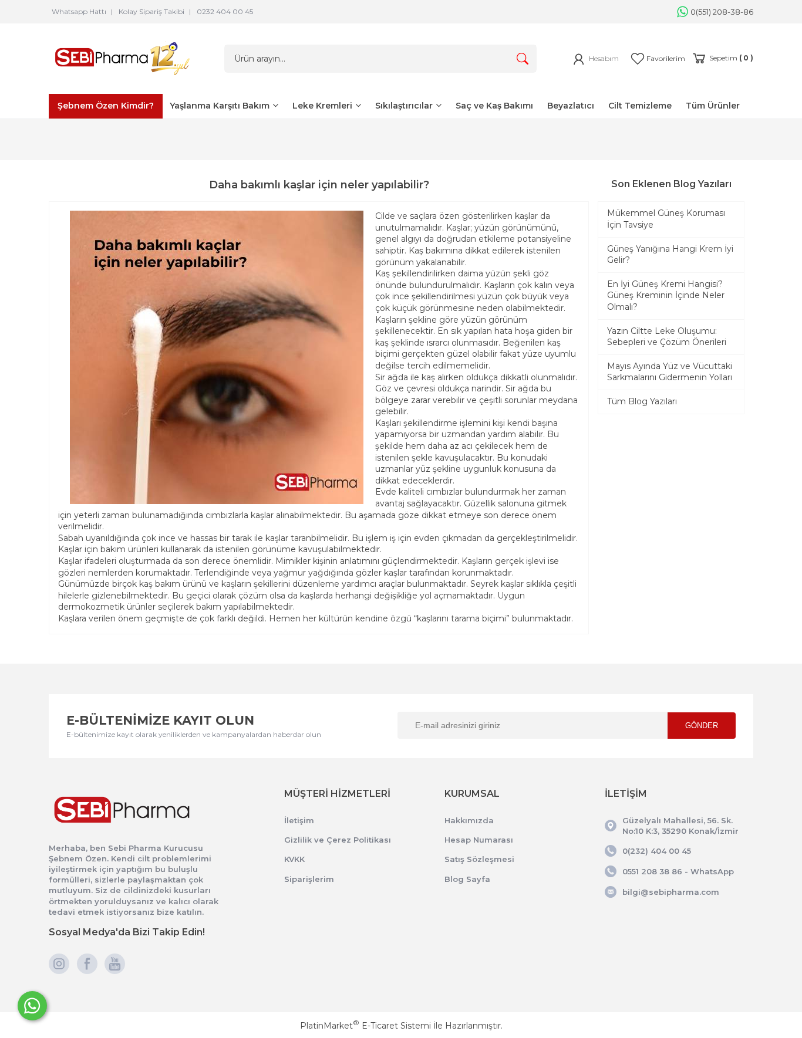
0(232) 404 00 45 (656, 851)
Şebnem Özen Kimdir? (106, 105)
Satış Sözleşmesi (479, 859)
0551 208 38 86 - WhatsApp (678, 871)
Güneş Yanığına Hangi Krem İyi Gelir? (670, 255)
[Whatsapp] (32, 1005)
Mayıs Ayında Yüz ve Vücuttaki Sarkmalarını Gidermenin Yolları (669, 372)
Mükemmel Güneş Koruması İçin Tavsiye (666, 219)
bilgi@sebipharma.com (670, 892)
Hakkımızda (469, 820)
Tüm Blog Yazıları (642, 401)
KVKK (294, 859)
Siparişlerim (309, 879)
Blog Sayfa (467, 879)
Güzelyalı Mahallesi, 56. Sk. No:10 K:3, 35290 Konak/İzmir (680, 826)
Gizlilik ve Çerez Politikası (337, 839)
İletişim (299, 820)
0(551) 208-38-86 (721, 11)
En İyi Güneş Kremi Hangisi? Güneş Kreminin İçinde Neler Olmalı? (666, 295)
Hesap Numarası (478, 839)
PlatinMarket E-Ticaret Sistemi (365, 1025)
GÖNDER (701, 725)
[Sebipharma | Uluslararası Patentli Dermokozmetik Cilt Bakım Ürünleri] (122, 77)
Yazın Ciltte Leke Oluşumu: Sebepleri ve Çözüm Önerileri (666, 337)
